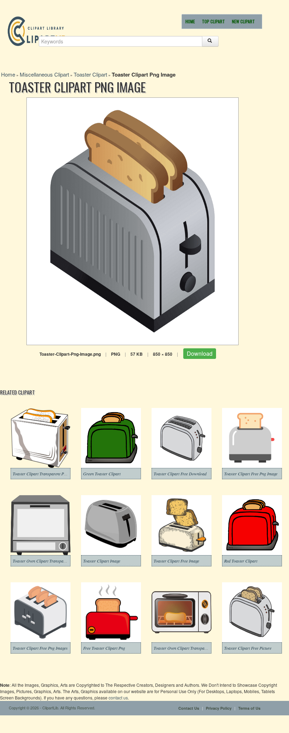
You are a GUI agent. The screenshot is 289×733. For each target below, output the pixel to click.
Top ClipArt (213, 21)
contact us (118, 698)
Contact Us (188, 708)
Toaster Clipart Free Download (180, 473)
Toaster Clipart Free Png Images (40, 648)
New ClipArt (243, 21)
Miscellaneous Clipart (44, 74)
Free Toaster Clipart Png (104, 648)
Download (200, 353)
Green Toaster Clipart (102, 473)
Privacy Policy (219, 708)
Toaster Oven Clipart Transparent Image (188, 648)
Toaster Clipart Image (101, 561)
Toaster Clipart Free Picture (247, 648)
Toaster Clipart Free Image (176, 561)
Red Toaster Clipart (240, 561)
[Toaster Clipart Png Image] (132, 220)
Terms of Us (249, 708)
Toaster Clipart (90, 74)
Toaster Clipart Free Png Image (250, 473)
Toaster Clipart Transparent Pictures (44, 473)
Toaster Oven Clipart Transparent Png (45, 561)
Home (190, 21)
